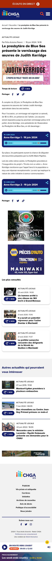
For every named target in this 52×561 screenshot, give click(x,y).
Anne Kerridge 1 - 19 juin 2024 (20, 137)
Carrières (26, 493)
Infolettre (26, 496)
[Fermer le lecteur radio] (47, 542)
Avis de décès (26, 504)
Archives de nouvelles (26, 500)
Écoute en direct (24, 4)
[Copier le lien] (23, 94)
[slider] (43, 143)
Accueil (4, 25)
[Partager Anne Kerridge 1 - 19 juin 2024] (47, 135)
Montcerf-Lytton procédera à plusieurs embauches (30, 389)
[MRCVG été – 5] (26, 454)
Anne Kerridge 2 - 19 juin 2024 (21, 184)
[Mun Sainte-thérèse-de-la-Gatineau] (26, 226)
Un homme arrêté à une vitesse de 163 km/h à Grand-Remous (29, 298)
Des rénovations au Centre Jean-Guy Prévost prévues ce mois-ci (32, 410)
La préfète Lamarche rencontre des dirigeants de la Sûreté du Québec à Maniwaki (30, 344)
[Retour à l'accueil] (20, 14)
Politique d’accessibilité (26, 507)
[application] (26, 143)
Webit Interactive (32, 537)
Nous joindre (26, 511)
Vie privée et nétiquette (26, 489)
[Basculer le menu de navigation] (48, 14)
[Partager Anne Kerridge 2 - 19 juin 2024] (47, 183)
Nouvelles (13, 25)
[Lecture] (6, 143)
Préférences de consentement (26, 534)
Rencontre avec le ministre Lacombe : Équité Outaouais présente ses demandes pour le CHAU (32, 434)
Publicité (26, 486)
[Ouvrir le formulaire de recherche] (42, 14)
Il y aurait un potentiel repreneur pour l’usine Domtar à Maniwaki (29, 321)
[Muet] (38, 143)
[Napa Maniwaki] (26, 259)
